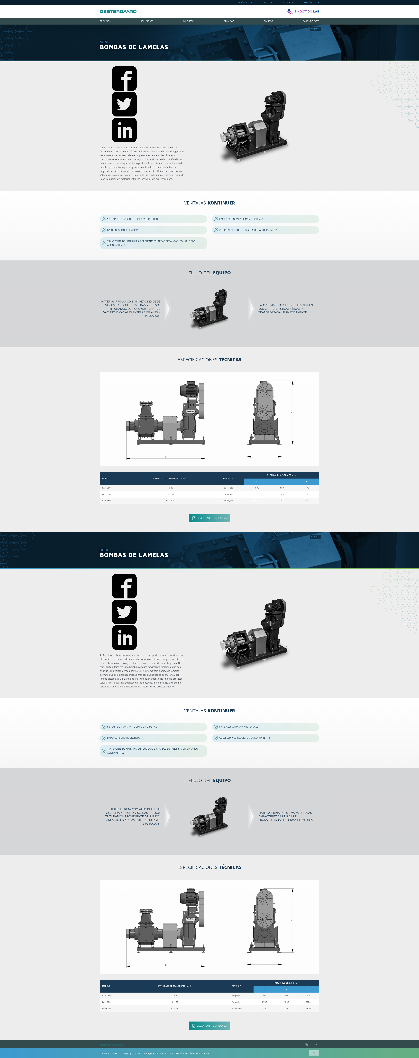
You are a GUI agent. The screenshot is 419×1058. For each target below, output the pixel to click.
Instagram (306, 1045)
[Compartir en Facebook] (124, 89)
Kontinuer (118, 11)
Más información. (200, 1053)
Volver (315, 29)
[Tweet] (124, 115)
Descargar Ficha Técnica (212, 518)
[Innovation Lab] (303, 11)
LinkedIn (316, 1045)
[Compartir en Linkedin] (124, 141)
